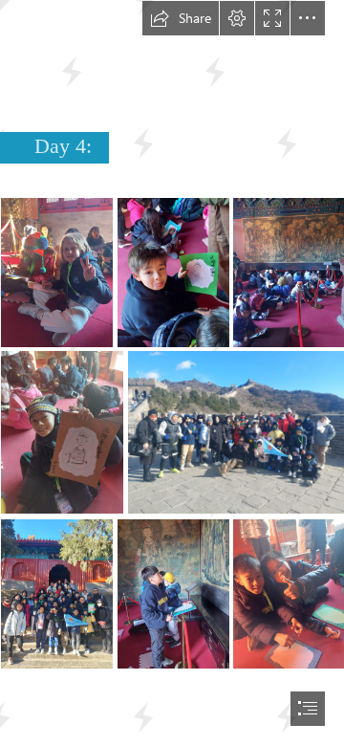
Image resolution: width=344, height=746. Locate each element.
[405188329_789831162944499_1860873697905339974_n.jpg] (235, 431)
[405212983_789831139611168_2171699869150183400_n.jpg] (172, 593)
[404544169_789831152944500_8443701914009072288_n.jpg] (56, 593)
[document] (172, 373)
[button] (180, 18)
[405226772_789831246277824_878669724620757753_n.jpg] (56, 271)
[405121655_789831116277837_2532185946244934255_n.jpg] (288, 593)
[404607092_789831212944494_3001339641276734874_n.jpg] (288, 271)
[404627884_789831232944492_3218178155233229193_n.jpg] (172, 271)
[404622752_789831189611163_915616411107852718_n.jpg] (61, 431)
